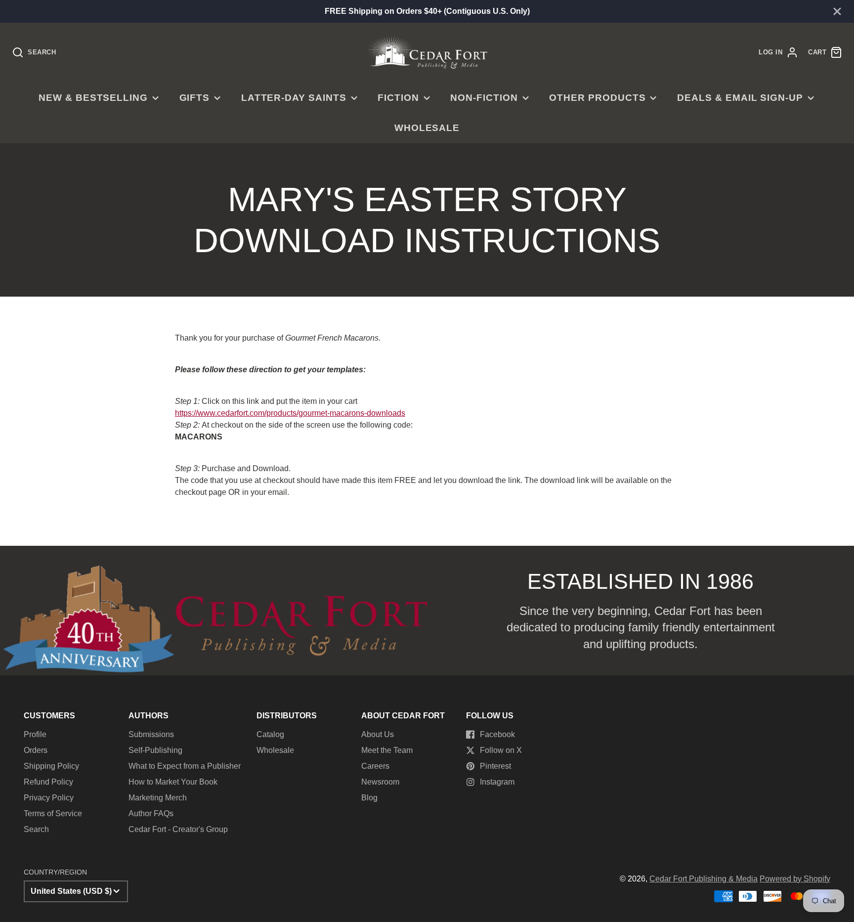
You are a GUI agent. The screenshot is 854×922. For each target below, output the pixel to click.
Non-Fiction (484, 97)
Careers (375, 766)
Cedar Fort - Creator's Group (178, 829)
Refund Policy (48, 782)
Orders (35, 750)
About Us (377, 734)
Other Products (597, 97)
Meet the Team (387, 750)
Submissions (151, 734)
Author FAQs (150, 813)
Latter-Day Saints (293, 97)
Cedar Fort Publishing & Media (703, 879)
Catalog (270, 734)
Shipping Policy (51, 766)
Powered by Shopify (795, 879)
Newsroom (380, 782)
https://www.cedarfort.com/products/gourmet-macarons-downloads (290, 413)
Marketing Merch (157, 797)
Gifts (194, 97)
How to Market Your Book (172, 782)
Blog (369, 797)
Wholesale (427, 128)
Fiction (398, 97)
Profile (35, 734)
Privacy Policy (49, 797)
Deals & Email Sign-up (740, 97)
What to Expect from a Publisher (184, 766)
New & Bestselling (93, 97)
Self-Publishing (155, 750)
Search (36, 829)
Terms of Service (53, 813)
